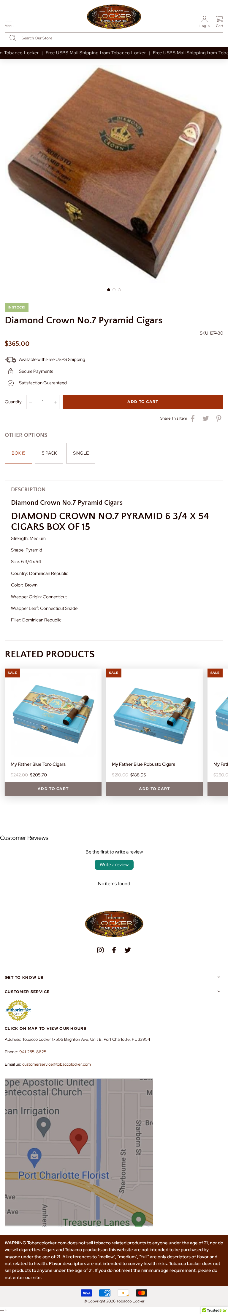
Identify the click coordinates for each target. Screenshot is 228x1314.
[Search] (13, 38)
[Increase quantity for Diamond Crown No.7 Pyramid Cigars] (55, 402)
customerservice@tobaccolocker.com (56, 1064)
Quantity (13, 402)
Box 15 (19, 453)
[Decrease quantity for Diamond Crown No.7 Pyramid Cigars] (30, 402)
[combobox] (114, 38)
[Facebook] (114, 950)
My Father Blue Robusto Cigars (143, 764)
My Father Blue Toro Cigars (38, 764)
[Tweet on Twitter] (205, 418)
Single (81, 453)
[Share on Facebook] (192, 418)
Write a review (114, 864)
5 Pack (49, 453)
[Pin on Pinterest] (219, 418)
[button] (9, 22)
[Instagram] (100, 950)
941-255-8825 (32, 1051)
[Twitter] (127, 950)
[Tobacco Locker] (114, 17)
